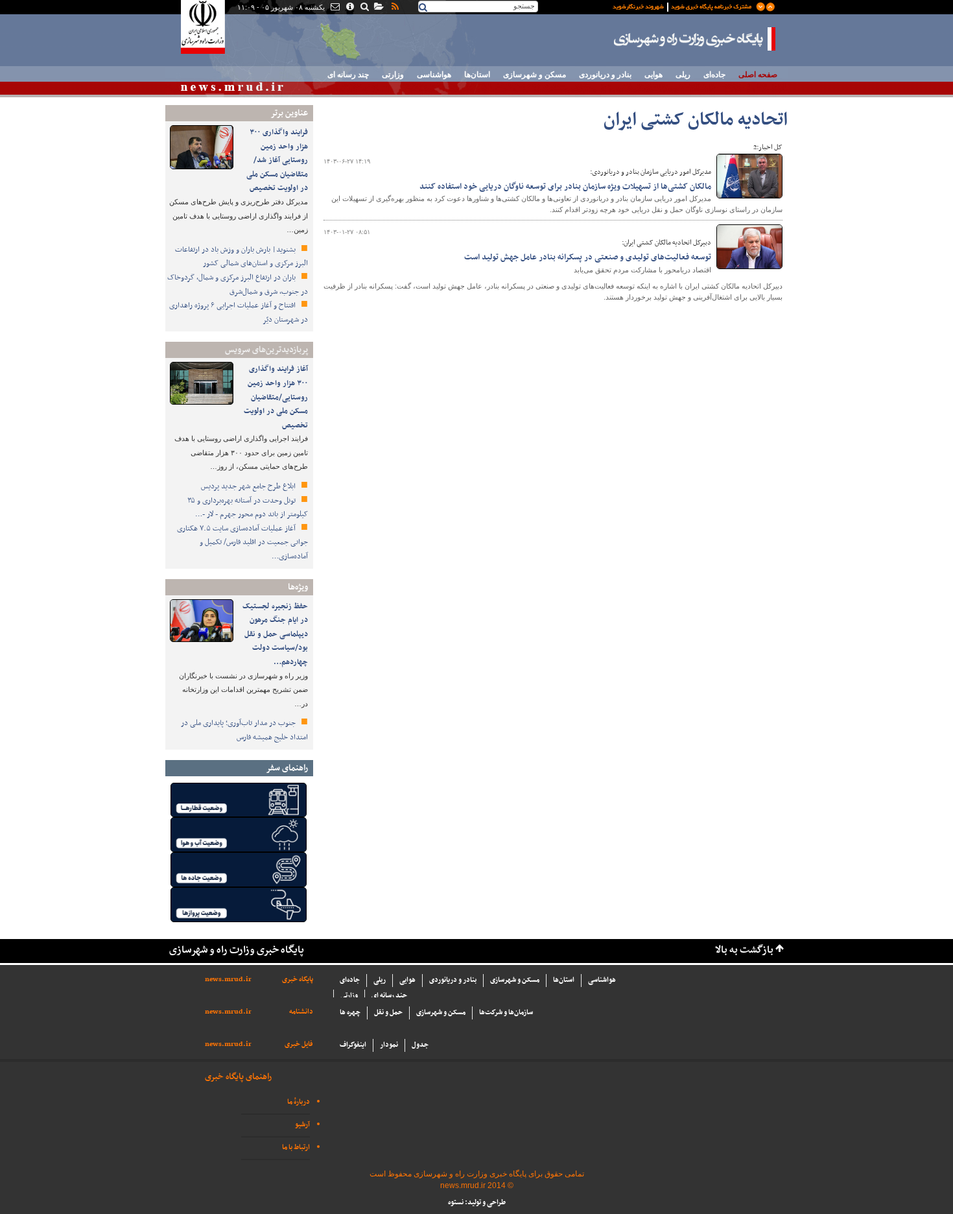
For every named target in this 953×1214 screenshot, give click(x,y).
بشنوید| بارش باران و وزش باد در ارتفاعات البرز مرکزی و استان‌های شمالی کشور (241, 256)
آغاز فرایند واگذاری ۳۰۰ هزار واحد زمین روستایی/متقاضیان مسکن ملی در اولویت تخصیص (276, 397)
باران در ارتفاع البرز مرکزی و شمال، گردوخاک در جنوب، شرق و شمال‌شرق (237, 284)
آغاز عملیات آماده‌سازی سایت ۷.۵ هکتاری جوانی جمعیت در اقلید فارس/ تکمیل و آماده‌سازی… (242, 542)
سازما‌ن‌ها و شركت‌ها (506, 1012)
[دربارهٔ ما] (349, 7)
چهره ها (350, 1012)
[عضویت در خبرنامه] (684, 5)
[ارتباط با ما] (334, 7)
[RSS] (394, 7)
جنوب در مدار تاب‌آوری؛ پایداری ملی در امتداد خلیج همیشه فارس (244, 730)
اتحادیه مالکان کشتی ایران (696, 120)
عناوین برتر (289, 113)
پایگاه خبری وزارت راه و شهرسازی (695, 39)
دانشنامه (301, 1012)
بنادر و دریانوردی (605, 74)
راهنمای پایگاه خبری (238, 1076)
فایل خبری (299, 1044)
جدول (420, 1045)
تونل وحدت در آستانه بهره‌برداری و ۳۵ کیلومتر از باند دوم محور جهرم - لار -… (247, 507)
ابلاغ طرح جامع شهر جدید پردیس (249, 486)
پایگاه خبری (297, 979)
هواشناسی (434, 74)
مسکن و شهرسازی (534, 74)
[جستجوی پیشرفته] (364, 7)
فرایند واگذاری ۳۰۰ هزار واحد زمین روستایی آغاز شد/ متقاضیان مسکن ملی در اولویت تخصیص (277, 160)
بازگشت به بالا (744, 950)
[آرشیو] (378, 7)
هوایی (653, 74)
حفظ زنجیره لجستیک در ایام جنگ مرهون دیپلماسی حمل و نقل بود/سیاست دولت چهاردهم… (275, 634)
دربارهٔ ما (298, 1102)
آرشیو (302, 1125)
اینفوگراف (353, 1045)
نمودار (389, 1045)
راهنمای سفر (287, 768)
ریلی (683, 74)
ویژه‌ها (298, 587)
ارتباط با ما (296, 1147)
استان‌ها (477, 74)
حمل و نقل (388, 1012)
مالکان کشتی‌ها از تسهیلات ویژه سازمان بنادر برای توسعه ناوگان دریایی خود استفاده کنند (565, 187)
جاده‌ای (714, 74)
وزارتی (393, 74)
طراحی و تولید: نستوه (477, 1202)
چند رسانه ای (348, 74)
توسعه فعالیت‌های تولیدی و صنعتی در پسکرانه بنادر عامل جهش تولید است (587, 257)
